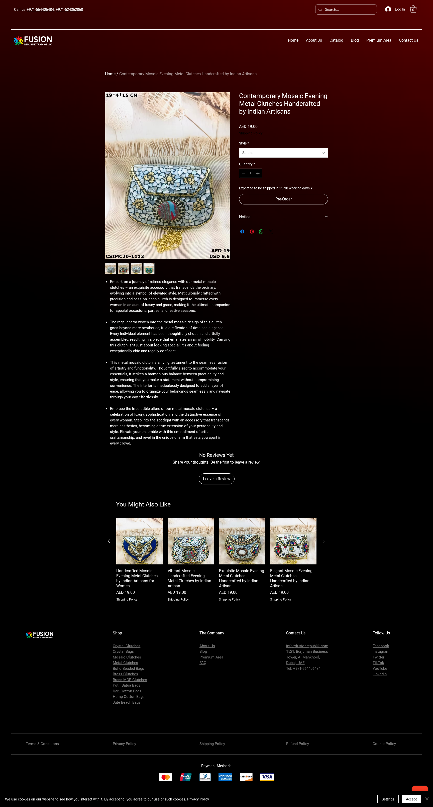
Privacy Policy (198, 798)
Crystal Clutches (126, 646)
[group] (216, 560)
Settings (388, 798)
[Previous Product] (109, 541)
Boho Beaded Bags (128, 668)
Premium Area (211, 657)
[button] (413, 9)
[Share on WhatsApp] (261, 232)
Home (110, 73)
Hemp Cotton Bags (129, 696)
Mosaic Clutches (127, 657)
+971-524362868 (69, 9)
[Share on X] (271, 232)
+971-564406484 (40, 9)
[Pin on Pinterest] (252, 232)
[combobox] (283, 153)
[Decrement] (243, 173)
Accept (411, 798)
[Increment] (258, 173)
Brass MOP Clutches (130, 680)
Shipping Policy (251, 133)
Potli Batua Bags (126, 685)
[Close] (427, 799)
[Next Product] (324, 541)
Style (244, 143)
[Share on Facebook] (242, 232)
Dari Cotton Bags (127, 691)
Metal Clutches (125, 663)
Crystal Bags (123, 651)
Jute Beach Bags (127, 702)
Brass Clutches (125, 674)
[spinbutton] (250, 173)
